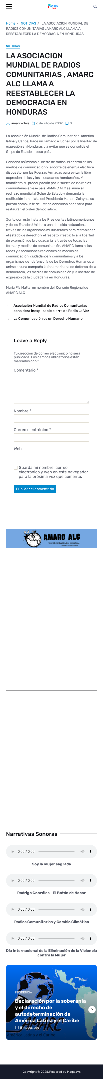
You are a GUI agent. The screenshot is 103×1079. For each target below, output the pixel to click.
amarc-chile (20, 123)
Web (18, 449)
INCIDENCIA (23, 992)
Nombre (22, 411)
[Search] (95, 6)
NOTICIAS (13, 46)
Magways (73, 1071)
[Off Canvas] (9, 6)
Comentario (26, 370)
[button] (92, 1009)
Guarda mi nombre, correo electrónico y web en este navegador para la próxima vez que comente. (53, 472)
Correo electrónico (32, 430)
